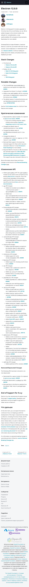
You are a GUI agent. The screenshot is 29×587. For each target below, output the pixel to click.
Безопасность (5, 476)
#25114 (23, 332)
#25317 (24, 338)
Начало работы (5, 463)
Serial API (12, 319)
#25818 (22, 301)
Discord (3, 499)
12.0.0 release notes (10, 106)
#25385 (14, 307)
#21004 (14, 275)
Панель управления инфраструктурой (11, 520)
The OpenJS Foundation (11, 573)
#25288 (14, 140)
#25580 (13, 354)
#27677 (8, 205)
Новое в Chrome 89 (11, 67)
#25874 (22, 234)
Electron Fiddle (5, 486)
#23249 (25, 91)
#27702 (22, 291)
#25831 (5, 388)
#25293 (18, 118)
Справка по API (5, 466)
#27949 (9, 103)
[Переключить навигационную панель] (2, 2)
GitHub (3, 516)
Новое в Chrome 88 (11, 65)
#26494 (8, 281)
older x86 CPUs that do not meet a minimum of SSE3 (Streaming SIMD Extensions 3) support (14, 153)
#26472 (13, 252)
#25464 (15, 97)
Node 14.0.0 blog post (12, 73)
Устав (18, 577)
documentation (7, 184)
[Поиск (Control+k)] (26, 2)
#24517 (24, 360)
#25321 (22, 285)
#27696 (9, 297)
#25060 (26, 364)
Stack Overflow (5, 508)
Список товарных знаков (14, 580)
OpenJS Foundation (19, 544)
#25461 (20, 311)
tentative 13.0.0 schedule (8, 427)
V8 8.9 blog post (10, 77)
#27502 (13, 103)
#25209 (10, 211)
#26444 (21, 199)
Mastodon (4, 506)
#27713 (26, 227)
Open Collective (5, 518)
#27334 (20, 344)
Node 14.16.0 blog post (12, 71)
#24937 (21, 317)
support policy (12, 398)
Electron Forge (5, 484)
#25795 (20, 223)
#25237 (22, 319)
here (16, 182)
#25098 (22, 258)
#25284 (17, 269)
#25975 (20, 191)
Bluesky (3, 501)
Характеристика (5, 474)
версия (7, 445)
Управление (4, 494)
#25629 (11, 264)
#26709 (5, 382)
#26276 (12, 323)
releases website (8, 50)
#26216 (17, 217)
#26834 (5, 89)
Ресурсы (3, 497)
